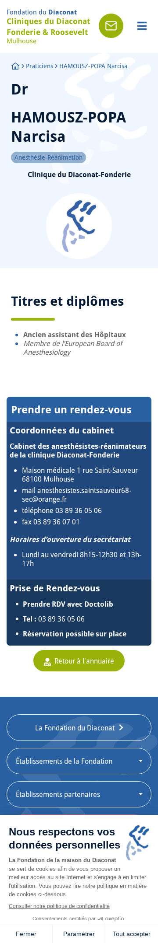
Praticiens (39, 66)
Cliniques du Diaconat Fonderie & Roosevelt (48, 26)
